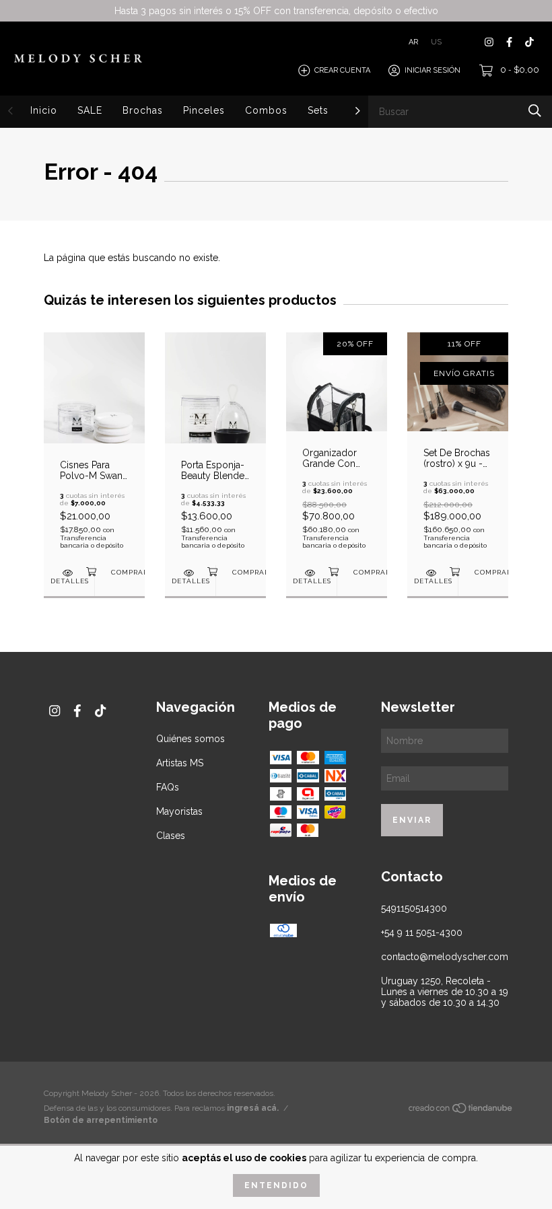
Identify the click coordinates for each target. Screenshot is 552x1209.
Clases (170, 835)
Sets (318, 110)
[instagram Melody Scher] (489, 42)
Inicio (43, 110)
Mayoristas (179, 811)
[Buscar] (535, 110)
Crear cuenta (342, 70)
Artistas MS (179, 763)
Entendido (276, 1185)
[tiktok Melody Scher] (529, 42)
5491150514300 (414, 908)
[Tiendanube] (461, 1110)
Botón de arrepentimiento (101, 1120)
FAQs (167, 787)
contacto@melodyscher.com (444, 956)
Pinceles (204, 110)
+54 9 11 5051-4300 (421, 932)
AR (413, 42)
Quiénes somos (190, 738)
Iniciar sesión (432, 70)
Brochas (143, 110)
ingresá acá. (253, 1108)
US (436, 42)
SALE (89, 110)
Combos (266, 110)
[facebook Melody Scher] (509, 42)
